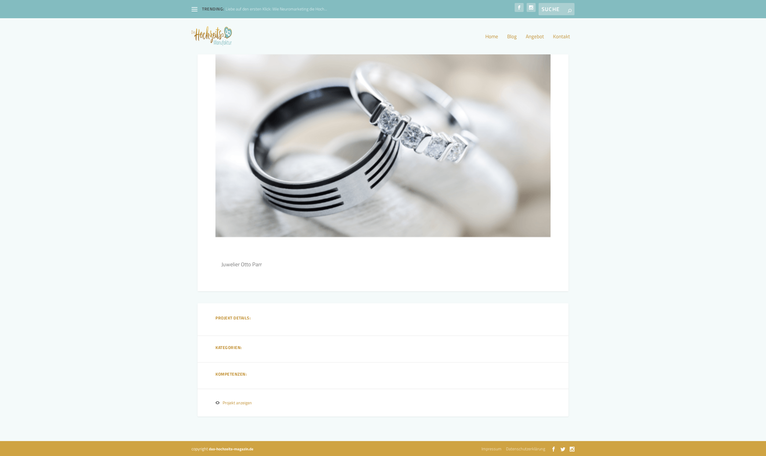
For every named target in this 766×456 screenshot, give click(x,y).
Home (491, 37)
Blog (512, 37)
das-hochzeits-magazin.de (231, 449)
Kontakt (561, 37)
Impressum (491, 449)
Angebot (535, 37)
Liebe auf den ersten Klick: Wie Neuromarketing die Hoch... (276, 9)
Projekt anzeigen (237, 403)
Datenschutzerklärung (525, 449)
